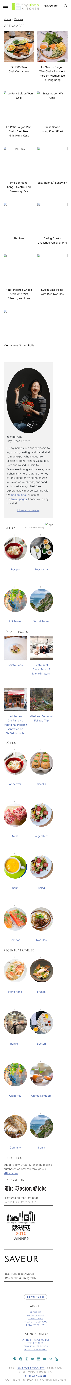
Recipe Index (19, 494)
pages (23, 499)
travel (14, 499)
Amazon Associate (31, 1368)
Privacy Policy (35, 1325)
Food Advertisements (33, 527)
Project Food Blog (36, 1322)
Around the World (35, 1349)
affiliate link (11, 1173)
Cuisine (18, 19)
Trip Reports (35, 1343)
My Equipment (35, 1315)
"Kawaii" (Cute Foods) (35, 1346)
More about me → (28, 510)
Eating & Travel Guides (35, 1340)
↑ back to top (36, 1297)
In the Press (35, 1318)
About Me (35, 1312)
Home (7, 19)
